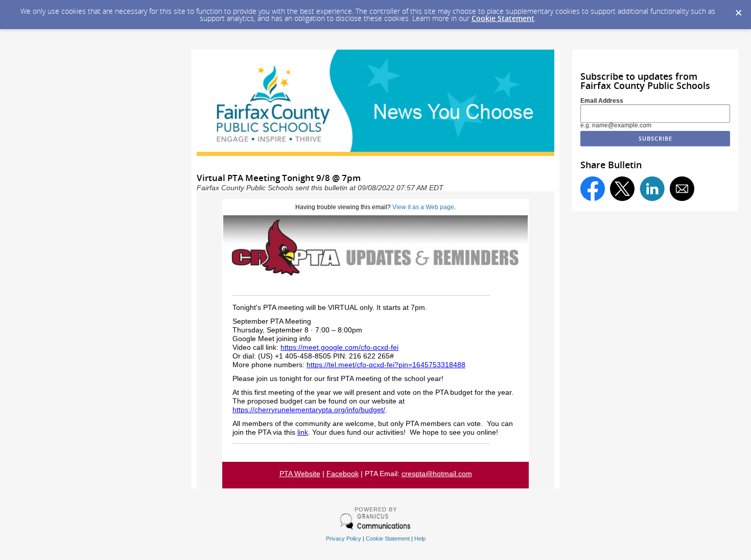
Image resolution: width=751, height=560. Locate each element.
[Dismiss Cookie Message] (738, 9)
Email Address (601, 100)
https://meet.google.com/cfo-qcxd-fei (339, 347)
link (302, 432)
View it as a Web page (423, 207)
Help (420, 538)
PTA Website (299, 474)
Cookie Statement (503, 18)
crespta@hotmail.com (437, 474)
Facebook (342, 474)
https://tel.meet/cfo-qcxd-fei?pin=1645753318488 (386, 365)
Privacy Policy (343, 538)
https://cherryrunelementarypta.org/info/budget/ (308, 410)
